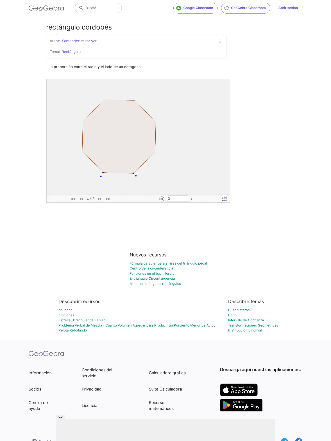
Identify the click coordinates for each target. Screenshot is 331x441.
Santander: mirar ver (79, 41)
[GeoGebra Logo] (46, 8)
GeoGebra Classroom (248, 8)
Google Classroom (198, 8)
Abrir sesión (288, 8)
